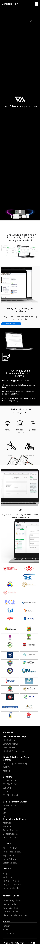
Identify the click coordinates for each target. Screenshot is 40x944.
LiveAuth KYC (9, 740)
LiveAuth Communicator (14, 751)
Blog (5, 873)
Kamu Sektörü (10, 859)
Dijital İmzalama (10, 833)
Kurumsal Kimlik (11, 880)
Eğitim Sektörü (10, 862)
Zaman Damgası (10, 830)
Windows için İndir (12, 900)
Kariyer (6, 929)
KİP (4, 809)
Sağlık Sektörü (10, 855)
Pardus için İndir (11, 908)
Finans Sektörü (10, 848)
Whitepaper (8, 877)
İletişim (6, 926)
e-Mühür (7, 826)
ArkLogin (7, 770)
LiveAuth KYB (9, 747)
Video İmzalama (10, 837)
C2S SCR (7, 791)
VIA (4, 812)
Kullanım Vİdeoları (11, 888)
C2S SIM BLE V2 (10, 784)
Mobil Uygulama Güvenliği (15, 763)
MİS (4, 816)
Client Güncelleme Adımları (16, 915)
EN (31, 21)
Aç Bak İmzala (9, 805)
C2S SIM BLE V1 (10, 780)
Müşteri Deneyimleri (12, 884)
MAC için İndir (9, 904)
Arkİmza (7, 822)
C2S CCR (7, 787)
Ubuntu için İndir (11, 911)
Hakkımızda (8, 933)
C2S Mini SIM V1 (10, 795)
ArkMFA (6, 767)
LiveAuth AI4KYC (10, 743)
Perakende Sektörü (12, 851)
